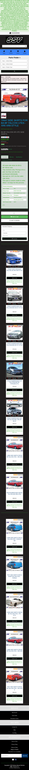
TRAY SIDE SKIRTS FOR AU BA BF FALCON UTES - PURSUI (14, 576)
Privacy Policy (14, 744)
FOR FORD (7, 77)
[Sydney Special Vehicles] (14, 39)
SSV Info (15, 723)
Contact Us (14, 727)
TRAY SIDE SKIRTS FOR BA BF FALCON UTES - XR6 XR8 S (14, 688)
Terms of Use (14, 741)
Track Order (14, 715)
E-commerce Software (13, 767)
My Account (14, 712)
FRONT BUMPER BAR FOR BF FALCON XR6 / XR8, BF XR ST (14, 420)
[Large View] (3, 115)
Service (14, 708)
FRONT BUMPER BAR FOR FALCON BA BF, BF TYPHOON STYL (14, 382)
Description (4, 157)
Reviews (4, 160)
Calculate (15, 238)
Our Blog (14, 733)
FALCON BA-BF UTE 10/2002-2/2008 (10, 78)
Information (14, 737)
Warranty (12, 157)
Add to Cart (15, 216)
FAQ (14, 730)
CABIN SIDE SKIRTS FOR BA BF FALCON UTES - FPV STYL (14, 614)
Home (2, 77)
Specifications (19, 157)
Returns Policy (14, 747)
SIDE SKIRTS (23, 78)
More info (10, 149)
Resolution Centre (14, 718)
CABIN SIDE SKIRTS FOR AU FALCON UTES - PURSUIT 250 (14, 539)
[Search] (25, 46)
